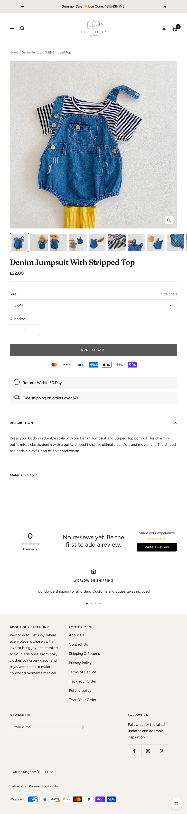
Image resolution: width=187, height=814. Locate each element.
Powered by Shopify (43, 786)
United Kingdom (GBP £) (30, 772)
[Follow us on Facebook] (134, 751)
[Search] (22, 28)
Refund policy (80, 690)
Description (21, 423)
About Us (76, 635)
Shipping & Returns (84, 653)
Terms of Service (82, 672)
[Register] (82, 727)
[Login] (164, 28)
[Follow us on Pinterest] (161, 751)
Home (14, 52)
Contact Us (78, 644)
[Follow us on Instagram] (148, 751)
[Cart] (174, 28)
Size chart (169, 294)
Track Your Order (82, 681)
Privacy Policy (80, 663)
